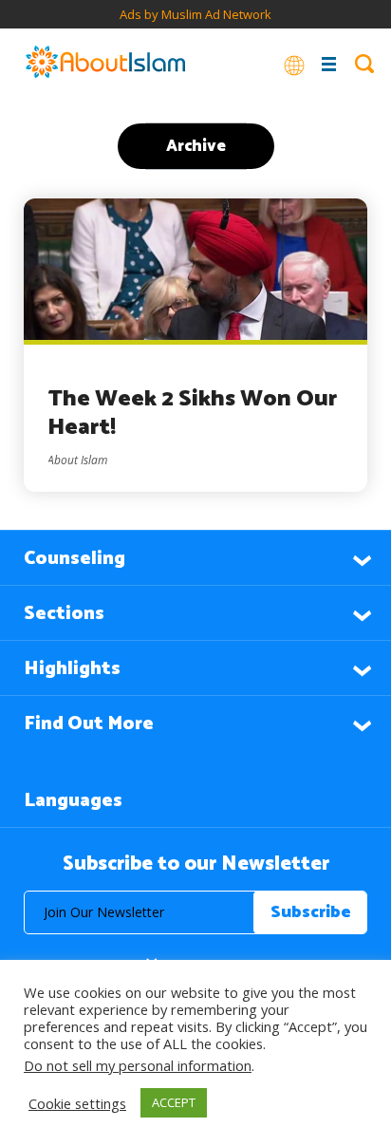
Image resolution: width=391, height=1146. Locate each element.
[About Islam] (105, 64)
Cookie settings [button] (77, 1103)
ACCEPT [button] (174, 1102)
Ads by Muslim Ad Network (195, 14)
